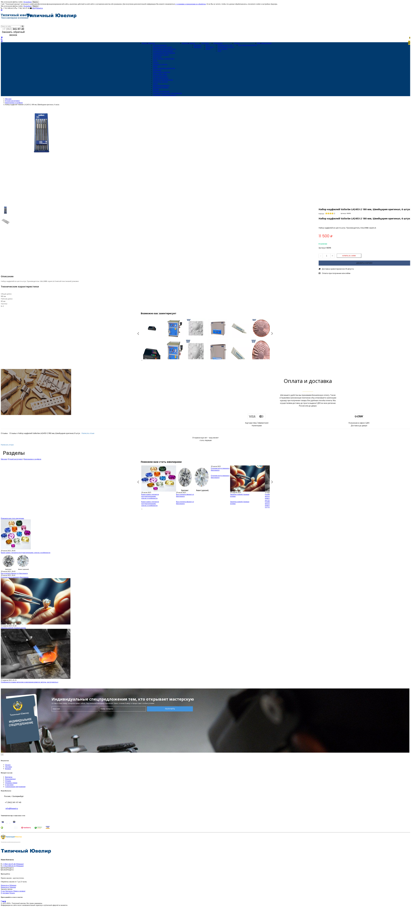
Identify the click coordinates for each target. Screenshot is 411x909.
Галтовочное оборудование (163, 51)
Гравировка (157, 57)
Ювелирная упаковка (160, 87)
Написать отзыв (88, 433)
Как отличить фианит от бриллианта (185, 495)
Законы (237, 43)
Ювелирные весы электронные (164, 49)
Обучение (205, 43)
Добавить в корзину (364, 263)
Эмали (155, 83)
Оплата (7, 765)
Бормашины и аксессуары (162, 47)
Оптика (156, 62)
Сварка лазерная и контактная (164, 68)
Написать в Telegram (8, 887)
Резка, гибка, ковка (160, 74)
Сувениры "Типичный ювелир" (164, 95)
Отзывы (8, 781)
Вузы (208, 45)
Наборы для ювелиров (161, 91)
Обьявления (218, 43)
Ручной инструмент (160, 76)
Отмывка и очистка (160, 64)
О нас (3, 891)
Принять (35, 2)
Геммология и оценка (161, 55)
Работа (259, 43)
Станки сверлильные (160, 78)
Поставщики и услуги (226, 47)
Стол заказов (222, 49)
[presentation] (141, 360)
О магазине (9, 785)
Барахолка (185, 43)
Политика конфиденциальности (10, 842)
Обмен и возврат (19, 891)
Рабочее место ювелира (161, 72)
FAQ (219, 51)
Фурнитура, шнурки (160, 82)
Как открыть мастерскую (247, 45)
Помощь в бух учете (225, 45)
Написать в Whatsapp (8, 885)
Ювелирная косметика (161, 85)
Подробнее (27, 2)
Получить (170, 709)
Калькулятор (266, 43)
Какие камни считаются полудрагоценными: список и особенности (150, 496)
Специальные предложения (15, 787)
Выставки (197, 45)
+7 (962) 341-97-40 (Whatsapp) (13, 864)
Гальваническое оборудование (164, 53)
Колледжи (209, 47)
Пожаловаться (10, 779)
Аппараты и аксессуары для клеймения (167, 93)
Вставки (156, 89)
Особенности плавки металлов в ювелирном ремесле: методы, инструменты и (29, 682)
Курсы (208, 49)
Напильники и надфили (14, 103)
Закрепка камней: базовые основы (239, 495)
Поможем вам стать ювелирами (12, 518)
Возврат (8, 769)
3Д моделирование (160, 45)
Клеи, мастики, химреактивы (163, 58)
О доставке (5, 893)
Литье (155, 60)
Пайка (155, 66)
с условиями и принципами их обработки (190, 4)
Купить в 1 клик (349, 256)
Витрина (145, 43)
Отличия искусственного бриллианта (220, 469)
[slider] (330, 213)
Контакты (8, 777)
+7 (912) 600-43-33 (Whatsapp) (13, 866)
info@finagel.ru (37, 8)
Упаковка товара (11, 783)
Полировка (157, 70)
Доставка (8, 767)
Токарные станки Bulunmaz (163, 80)
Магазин (152, 43)
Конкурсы (197, 47)
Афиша (192, 43)
